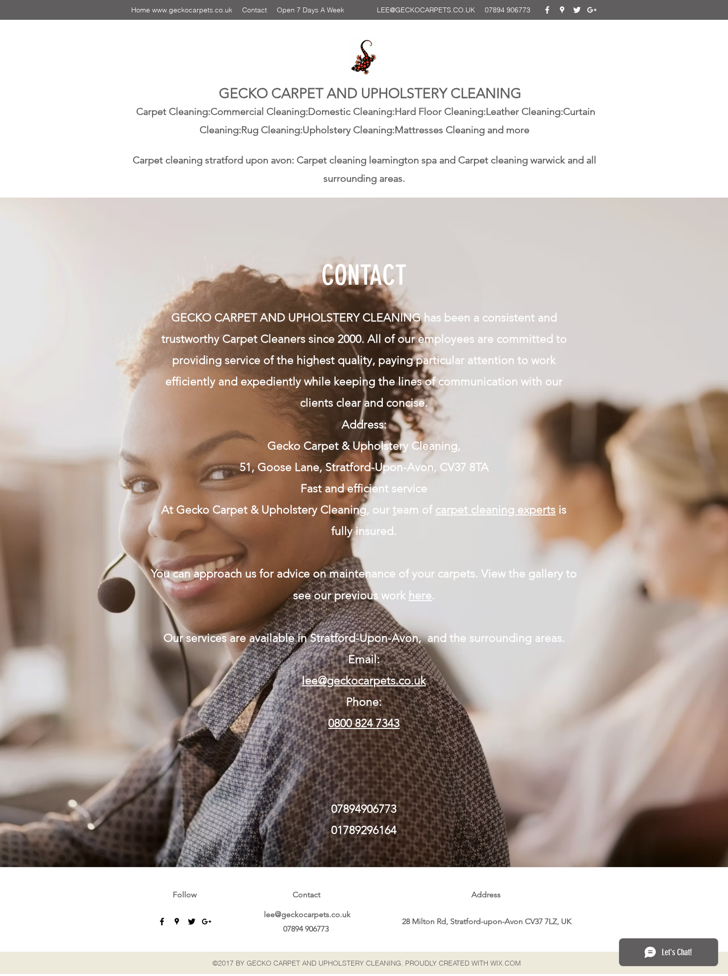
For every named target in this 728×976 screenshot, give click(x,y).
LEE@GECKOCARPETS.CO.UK (426, 9)
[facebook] (547, 10)
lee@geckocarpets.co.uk (364, 680)
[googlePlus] (592, 10)
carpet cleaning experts (495, 509)
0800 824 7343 (364, 723)
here (420, 595)
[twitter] (577, 10)
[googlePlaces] (562, 10)
